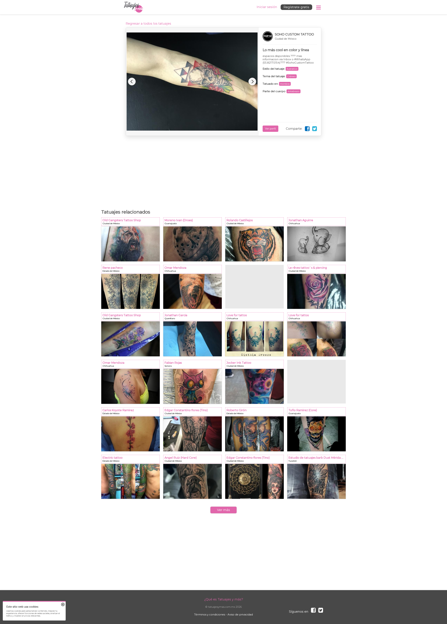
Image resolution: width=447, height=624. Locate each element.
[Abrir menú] (318, 7)
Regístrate (296, 7)
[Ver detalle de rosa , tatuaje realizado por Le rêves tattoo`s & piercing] (316, 291)
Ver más (223, 510)
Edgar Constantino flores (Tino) (193, 413)
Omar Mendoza (193, 270)
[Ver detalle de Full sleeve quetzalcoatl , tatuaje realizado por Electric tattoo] (130, 481)
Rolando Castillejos (255, 223)
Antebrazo (293, 91)
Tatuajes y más (133, 7)
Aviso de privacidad (240, 614)
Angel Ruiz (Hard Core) (193, 460)
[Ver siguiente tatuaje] (252, 81)
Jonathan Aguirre (317, 223)
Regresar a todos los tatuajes (148, 23)
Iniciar (267, 7)
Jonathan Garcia (193, 318)
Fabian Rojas (193, 365)
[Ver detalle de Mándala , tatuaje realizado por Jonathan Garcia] (192, 338)
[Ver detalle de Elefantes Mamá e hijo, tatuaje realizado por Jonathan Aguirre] (316, 243)
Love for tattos (255, 318)
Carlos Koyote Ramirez (131, 413)
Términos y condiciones (209, 614)
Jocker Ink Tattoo (255, 365)
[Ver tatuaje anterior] (132, 81)
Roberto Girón (255, 413)
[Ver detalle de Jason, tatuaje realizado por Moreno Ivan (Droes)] (192, 243)
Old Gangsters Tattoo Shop (131, 223)
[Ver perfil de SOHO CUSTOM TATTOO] (290, 36)
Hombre (285, 83)
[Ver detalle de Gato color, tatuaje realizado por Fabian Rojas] (192, 386)
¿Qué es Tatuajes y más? (223, 599)
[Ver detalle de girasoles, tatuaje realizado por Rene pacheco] (130, 291)
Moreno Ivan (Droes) (193, 223)
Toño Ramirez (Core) (317, 413)
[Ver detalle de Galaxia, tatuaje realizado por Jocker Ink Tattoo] (254, 386)
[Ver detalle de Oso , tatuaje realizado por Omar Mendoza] (192, 291)
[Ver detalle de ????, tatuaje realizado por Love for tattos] (316, 338)
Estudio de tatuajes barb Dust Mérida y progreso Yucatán (317, 460)
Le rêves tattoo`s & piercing (317, 270)
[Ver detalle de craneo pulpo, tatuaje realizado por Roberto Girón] (254, 433)
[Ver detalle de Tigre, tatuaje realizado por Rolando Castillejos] (254, 243)
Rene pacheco (131, 270)
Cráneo (291, 76)
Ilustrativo (292, 68)
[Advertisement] (223, 170)
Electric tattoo (131, 460)
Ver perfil (270, 128)
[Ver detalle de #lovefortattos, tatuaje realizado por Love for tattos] (254, 338)
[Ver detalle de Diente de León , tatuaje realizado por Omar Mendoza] (130, 386)
